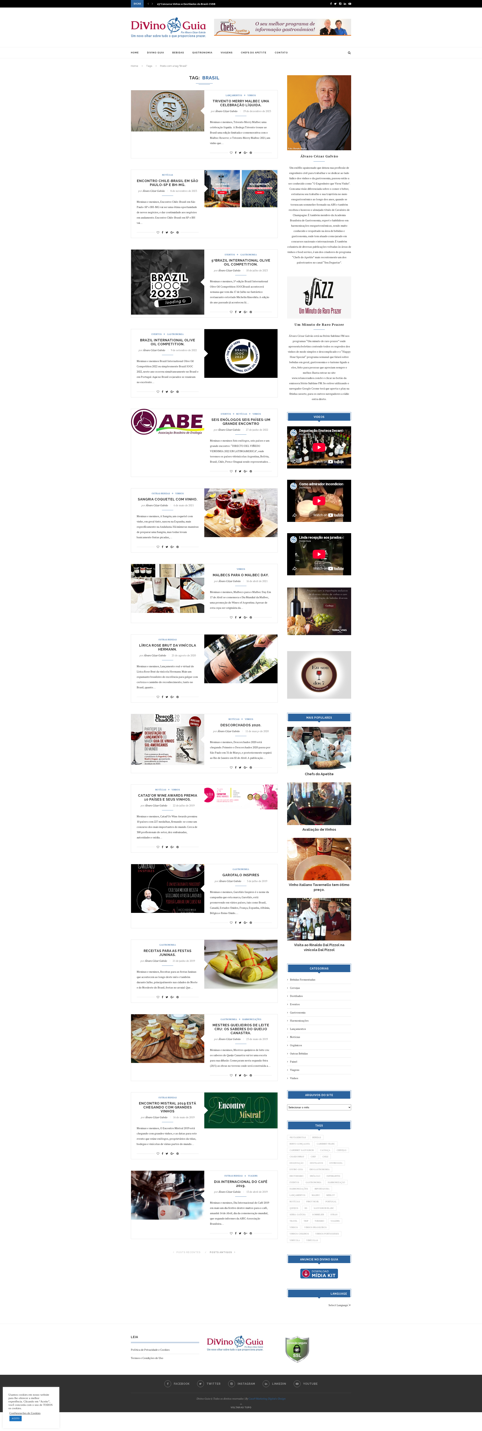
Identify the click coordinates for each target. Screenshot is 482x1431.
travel (293, 1221)
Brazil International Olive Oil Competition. (167, 342)
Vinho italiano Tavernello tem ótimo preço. (319, 887)
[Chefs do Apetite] (319, 728)
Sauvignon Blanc (324, 1208)
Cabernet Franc (326, 1144)
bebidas (316, 1137)
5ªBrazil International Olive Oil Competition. (240, 262)
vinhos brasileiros (315, 1227)
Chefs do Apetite (319, 774)
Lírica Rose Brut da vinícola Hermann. (167, 647)
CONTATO (281, 52)
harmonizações (299, 1188)
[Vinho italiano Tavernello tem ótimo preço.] (319, 839)
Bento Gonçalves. (300, 1144)
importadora (321, 1188)
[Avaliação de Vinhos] (319, 784)
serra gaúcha (298, 1214)
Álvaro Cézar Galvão (226, 111)
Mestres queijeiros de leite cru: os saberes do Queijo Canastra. (241, 1029)
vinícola (295, 1240)
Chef (313, 1156)
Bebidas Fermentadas (302, 979)
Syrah (333, 1214)
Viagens (253, 1175)
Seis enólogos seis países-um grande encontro (240, 422)
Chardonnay (297, 1156)
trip (306, 1221)
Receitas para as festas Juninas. (167, 953)
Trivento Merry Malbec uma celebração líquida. (241, 103)
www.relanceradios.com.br (307, 378)
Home (134, 66)
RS (306, 1208)
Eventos (230, 254)
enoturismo (297, 1176)
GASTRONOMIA (202, 52)
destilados (316, 1163)
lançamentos (297, 1195)
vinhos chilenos (299, 1233)
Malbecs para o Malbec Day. (241, 575)
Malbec (316, 1195)
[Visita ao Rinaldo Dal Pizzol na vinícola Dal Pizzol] (319, 900)
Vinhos (251, 95)
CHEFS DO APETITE (253, 52)
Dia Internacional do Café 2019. (241, 1184)
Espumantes (333, 1176)
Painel (293, 1061)
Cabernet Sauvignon (302, 1150)
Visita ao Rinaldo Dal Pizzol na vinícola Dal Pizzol (319, 947)
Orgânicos (296, 1045)
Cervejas (295, 988)
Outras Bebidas (161, 493)
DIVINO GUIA (155, 52)
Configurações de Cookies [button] (24, 1413)
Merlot (330, 1195)
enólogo (315, 1176)
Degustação (297, 1163)
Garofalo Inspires (240, 875)
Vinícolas (312, 1240)
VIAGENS (227, 52)
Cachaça (325, 1150)
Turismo (319, 1221)
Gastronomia (248, 254)
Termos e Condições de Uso (147, 1358)
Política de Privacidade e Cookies (150, 1349)
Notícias (167, 175)
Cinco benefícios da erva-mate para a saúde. (184, 4)
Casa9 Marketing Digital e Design (267, 1398)
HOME (135, 52)
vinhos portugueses (327, 1233)
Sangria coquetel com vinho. (168, 499)
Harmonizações (251, 1019)
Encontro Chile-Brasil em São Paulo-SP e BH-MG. (167, 183)
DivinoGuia (335, 1163)
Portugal (331, 1201)
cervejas (341, 1150)
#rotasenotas (298, 1137)
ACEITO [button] (15, 1418)
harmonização (336, 1182)
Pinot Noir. (312, 1201)
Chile (325, 1156)
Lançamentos (234, 95)
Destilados (296, 996)
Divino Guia (296, 1169)
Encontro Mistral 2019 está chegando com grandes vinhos (167, 1107)
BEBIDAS (178, 52)
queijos (294, 1208)
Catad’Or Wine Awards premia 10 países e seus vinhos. (167, 797)
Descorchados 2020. (240, 725)
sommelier (318, 1214)
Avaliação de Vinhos (319, 829)
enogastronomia (320, 1169)
